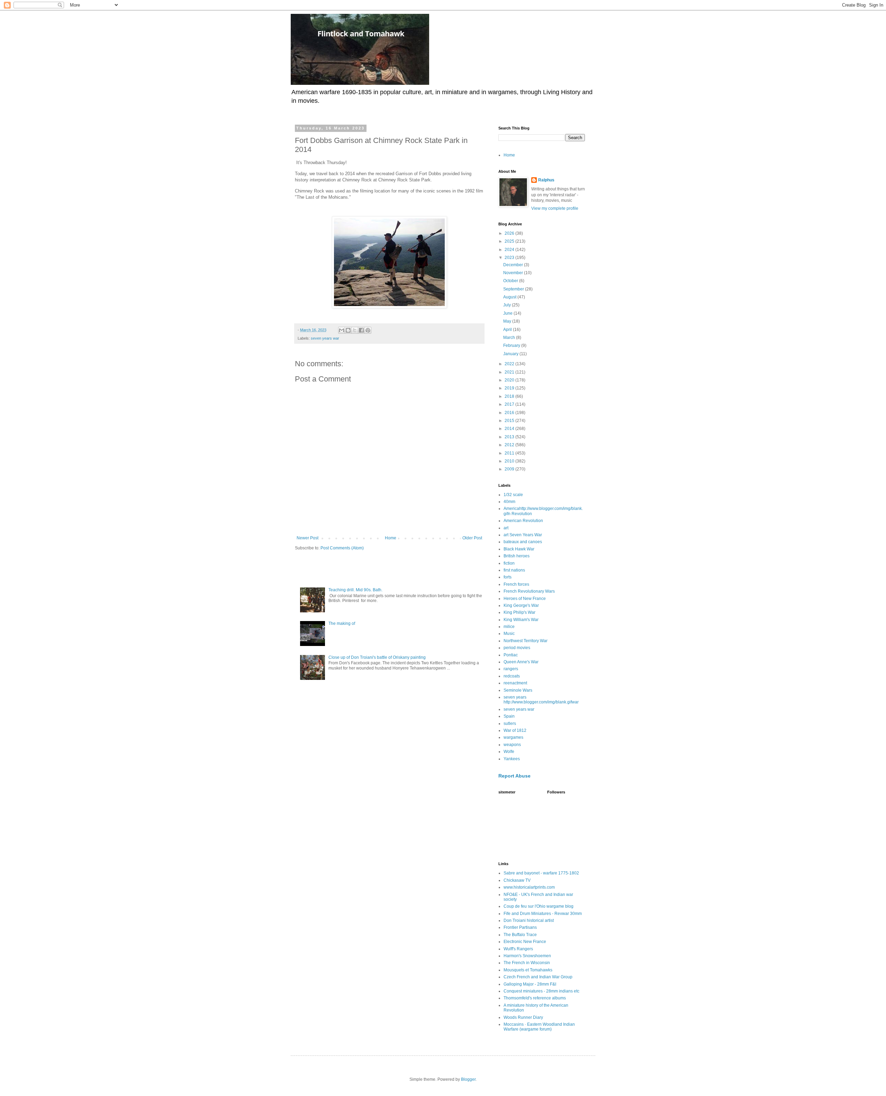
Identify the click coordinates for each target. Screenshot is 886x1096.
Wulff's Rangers (518, 948)
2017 (510, 404)
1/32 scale (513, 494)
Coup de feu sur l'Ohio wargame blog (538, 906)
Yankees (512, 758)
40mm (509, 501)
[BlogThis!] (348, 330)
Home (390, 538)
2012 (510, 444)
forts (508, 577)
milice (509, 626)
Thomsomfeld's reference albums (535, 998)
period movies (517, 647)
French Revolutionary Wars (529, 591)
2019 (510, 388)
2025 (510, 241)
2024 (510, 249)
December (513, 264)
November (513, 272)
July (507, 305)
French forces (516, 584)
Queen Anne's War (521, 661)
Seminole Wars (518, 690)
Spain (509, 716)
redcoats (512, 676)
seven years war (325, 338)
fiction (509, 563)
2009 (510, 469)
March (509, 337)
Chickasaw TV (517, 880)
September (514, 289)
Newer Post (307, 538)
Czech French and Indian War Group (538, 976)
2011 (510, 453)
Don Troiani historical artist (529, 920)
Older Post (472, 538)
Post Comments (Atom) (342, 548)
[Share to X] (354, 330)
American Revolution (523, 520)
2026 (510, 233)
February (512, 345)
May (507, 321)
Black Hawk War (519, 549)
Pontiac (511, 655)
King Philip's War (519, 612)
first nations (514, 570)
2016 (510, 412)
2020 (510, 380)
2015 (510, 420)
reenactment (515, 683)
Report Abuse (514, 776)
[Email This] (341, 330)
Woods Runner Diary (523, 1017)
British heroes (517, 556)
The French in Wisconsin (527, 962)
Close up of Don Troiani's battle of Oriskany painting (377, 657)
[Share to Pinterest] (367, 330)
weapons (512, 744)
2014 (510, 428)
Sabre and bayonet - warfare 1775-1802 (541, 873)
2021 (510, 372)
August (510, 297)
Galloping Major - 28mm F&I (530, 984)
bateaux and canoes (523, 541)
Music (509, 633)
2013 (510, 436)
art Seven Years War (523, 534)
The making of (341, 623)
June (508, 313)
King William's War (521, 619)
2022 (510, 363)
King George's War (521, 605)
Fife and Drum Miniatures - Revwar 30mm (543, 913)
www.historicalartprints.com (529, 887)
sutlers (510, 723)
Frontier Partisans (520, 927)
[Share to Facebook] (361, 330)
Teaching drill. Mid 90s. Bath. (355, 589)
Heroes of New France (525, 598)
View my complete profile (554, 208)
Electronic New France (525, 941)
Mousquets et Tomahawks (528, 970)
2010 (510, 461)
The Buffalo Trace (520, 934)
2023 (510, 257)
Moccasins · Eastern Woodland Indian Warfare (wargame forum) (539, 1027)
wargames (513, 737)
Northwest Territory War (526, 640)
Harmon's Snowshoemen (527, 955)
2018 (510, 396)
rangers (511, 668)
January (511, 353)
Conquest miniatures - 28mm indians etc (541, 991)
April (508, 329)
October (511, 280)
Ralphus (546, 180)
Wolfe (509, 751)
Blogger (468, 1079)
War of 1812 (515, 730)
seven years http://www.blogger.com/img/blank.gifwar (541, 699)
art (506, 527)
